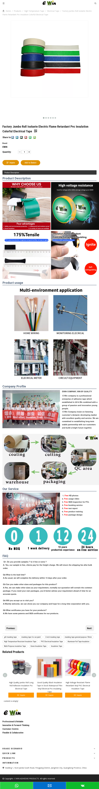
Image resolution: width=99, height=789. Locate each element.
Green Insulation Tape (38, 646)
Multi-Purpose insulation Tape (15, 646)
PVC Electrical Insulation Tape (52, 642)
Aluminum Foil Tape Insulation (78, 642)
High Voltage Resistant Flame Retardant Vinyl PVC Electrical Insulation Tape (78, 685)
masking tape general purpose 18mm (78, 637)
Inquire (12, 162)
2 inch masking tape (52, 637)
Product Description (12, 173)
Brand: (5, 143)
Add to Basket (30, 162)
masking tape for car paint (31, 637)
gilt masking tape (10, 637)
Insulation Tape (56, 646)
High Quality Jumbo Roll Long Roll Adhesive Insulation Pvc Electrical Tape (21, 685)
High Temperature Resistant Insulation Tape (20, 642)
